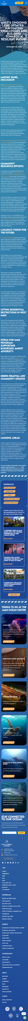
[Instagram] (5, 862)
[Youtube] (8, 862)
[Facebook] (2, 862)
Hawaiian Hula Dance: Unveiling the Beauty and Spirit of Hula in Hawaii (13, 559)
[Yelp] (15, 862)
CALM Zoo (18, 467)
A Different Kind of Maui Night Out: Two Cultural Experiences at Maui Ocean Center (13, 533)
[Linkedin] (13, 862)
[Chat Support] (24, 1017)
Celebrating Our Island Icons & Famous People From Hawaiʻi (13, 584)
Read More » (8, 538)
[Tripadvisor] (18, 862)
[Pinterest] (10, 862)
